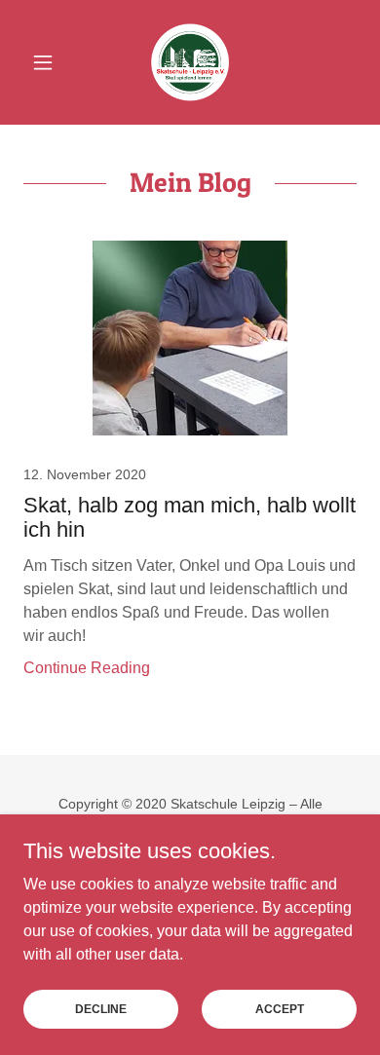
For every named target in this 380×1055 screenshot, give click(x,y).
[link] (190, 62)
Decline (101, 1008)
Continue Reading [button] (86, 667)
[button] (48, 62)
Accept (279, 1008)
